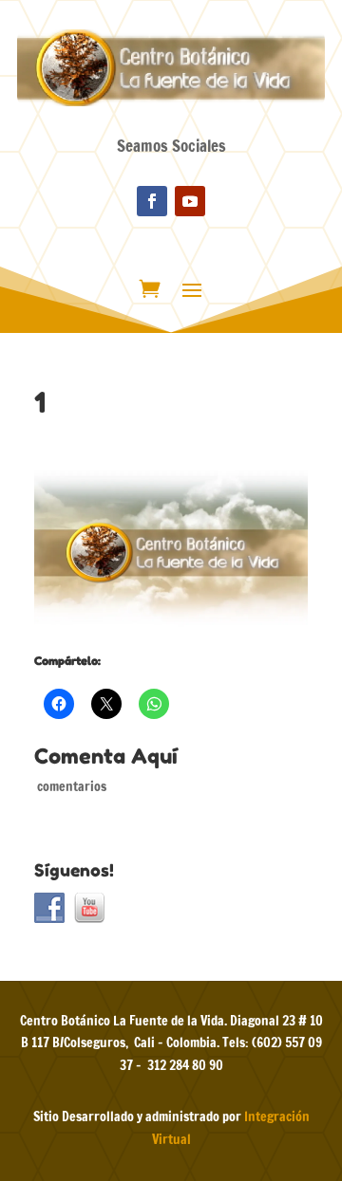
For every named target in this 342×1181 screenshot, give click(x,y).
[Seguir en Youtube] (190, 201)
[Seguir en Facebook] (152, 201)
